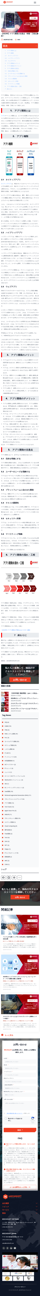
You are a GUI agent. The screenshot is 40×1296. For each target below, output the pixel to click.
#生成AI (22, 941)
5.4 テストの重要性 (11, 79)
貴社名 (5, 1065)
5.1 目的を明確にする (11, 71)
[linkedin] (11, 1249)
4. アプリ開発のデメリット (13, 66)
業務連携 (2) (8, 857)
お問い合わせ (20, 679)
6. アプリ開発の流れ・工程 (13, 86)
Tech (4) (7, 837)
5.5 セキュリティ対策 (11, 81)
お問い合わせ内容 (8, 1099)
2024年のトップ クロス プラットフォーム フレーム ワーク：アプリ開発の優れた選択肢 (25, 698)
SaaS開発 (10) (9, 791)
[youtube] (14, 1249)
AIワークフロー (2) (10, 764)
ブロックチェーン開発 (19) (12, 818)
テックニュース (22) (10, 757)
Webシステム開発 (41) (11, 734)
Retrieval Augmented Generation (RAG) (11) (18, 795)
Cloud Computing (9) (11, 826)
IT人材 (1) (8, 753)
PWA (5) (7, 730)
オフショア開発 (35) (10, 745)
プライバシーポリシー (20, 1287)
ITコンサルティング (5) (11, 853)
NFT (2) (7, 845)
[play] (20, 1260)
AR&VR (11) (8, 814)
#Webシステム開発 (8, 981)
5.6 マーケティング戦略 (12, 84)
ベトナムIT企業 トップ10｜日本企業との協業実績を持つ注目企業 (19, 938)
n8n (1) (7, 784)
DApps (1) (8, 849)
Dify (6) (7, 722)
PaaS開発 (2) (8, 834)
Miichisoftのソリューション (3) (14, 780)
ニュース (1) (8, 772)
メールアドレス (8, 1071)
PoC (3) (7, 737)
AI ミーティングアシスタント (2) (14, 787)
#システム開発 (15, 941)
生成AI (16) (8, 726)
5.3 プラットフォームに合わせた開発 (16, 76)
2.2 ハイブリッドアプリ (12, 58)
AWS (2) (7, 860)
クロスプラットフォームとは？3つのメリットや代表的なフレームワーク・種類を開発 (24, 709)
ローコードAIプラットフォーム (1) (15, 776)
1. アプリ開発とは (10, 50)
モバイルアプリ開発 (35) (12, 741)
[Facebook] (7, 1249)
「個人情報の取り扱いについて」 (14, 1113)
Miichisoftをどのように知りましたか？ (13, 1091)
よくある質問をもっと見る (18, 1187)
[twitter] (3, 1249)
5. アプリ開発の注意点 (12, 68)
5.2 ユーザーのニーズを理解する (15, 73)
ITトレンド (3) (9, 768)
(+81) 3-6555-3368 (7, 1239)
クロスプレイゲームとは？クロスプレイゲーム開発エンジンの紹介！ (24, 703)
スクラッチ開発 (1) (10, 822)
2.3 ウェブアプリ (10, 61)
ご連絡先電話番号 (8, 1085)
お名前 (5, 1058)
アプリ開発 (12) (9, 803)
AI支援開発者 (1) (9, 761)
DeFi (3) (7, 841)
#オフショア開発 (7, 941)
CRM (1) (7, 864)
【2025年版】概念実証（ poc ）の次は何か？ (24, 693)
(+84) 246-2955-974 (7, 1227)
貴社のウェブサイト (9, 1078)
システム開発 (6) (9, 749)
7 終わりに (8, 89)
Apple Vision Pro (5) (10, 810)
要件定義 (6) (8, 830)
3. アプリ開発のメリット (12, 63)
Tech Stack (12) (9, 807)
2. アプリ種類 (9, 53)
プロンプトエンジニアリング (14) (14, 799)
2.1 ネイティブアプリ (11, 55)
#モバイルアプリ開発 (27, 981)
